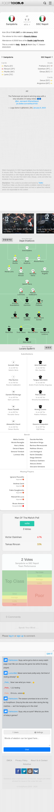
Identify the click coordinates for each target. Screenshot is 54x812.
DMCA (9, 760)
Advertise (27, 764)
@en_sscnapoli (21, 101)
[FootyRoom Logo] (13, 3)
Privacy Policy (21, 760)
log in (11, 635)
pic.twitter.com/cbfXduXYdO (27, 103)
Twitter (41, 183)
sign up (20, 635)
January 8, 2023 (39, 107)
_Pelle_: (7, 682)
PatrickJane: (13, 660)
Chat (27, 749)
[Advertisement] (27, 140)
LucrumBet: (13, 673)
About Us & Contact (39, 760)
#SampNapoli (33, 101)
